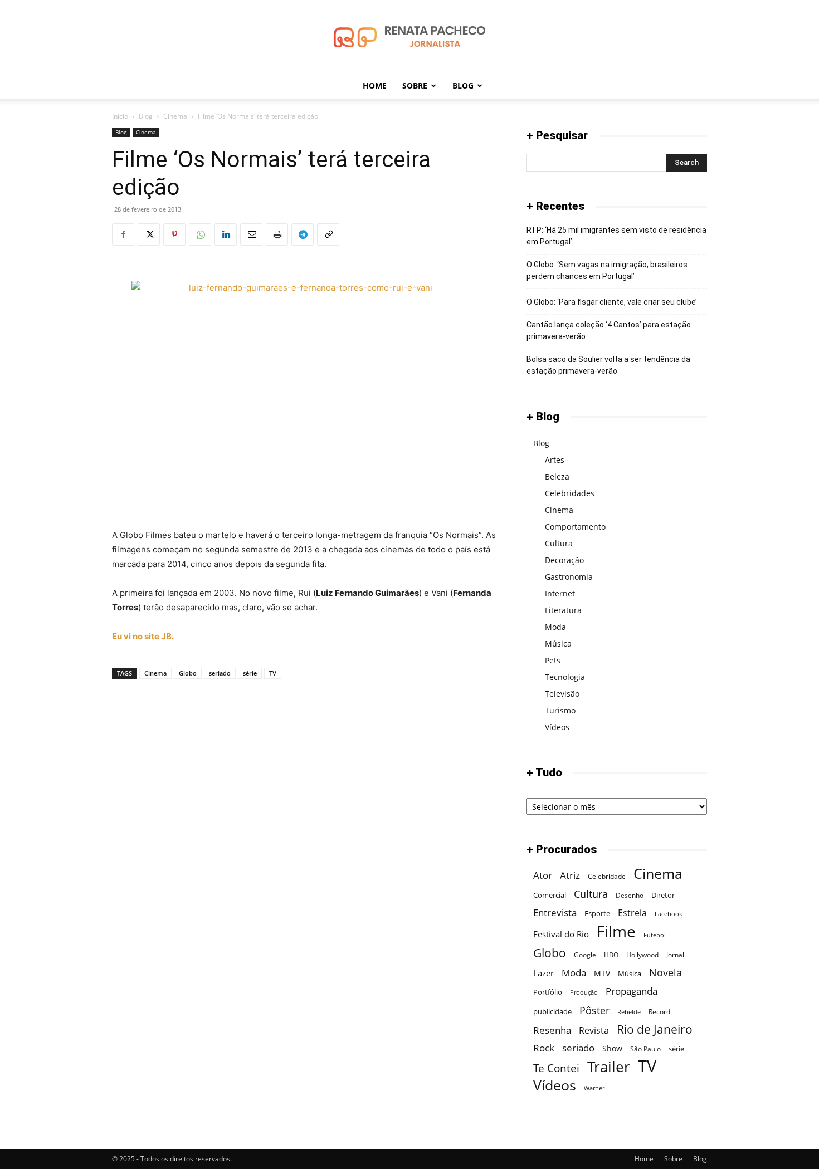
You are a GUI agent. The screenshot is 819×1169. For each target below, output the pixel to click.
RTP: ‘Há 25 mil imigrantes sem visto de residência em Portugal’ (616, 236)
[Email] (251, 234)
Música (558, 643)
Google (585, 955)
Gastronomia (569, 576)
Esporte (597, 913)
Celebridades (569, 493)
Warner (594, 1088)
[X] (149, 234)
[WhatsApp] (200, 234)
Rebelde (629, 1012)
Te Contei (556, 1068)
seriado (220, 673)
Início (120, 116)
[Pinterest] (174, 234)
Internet (560, 593)
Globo (188, 673)
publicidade (552, 1011)
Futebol (655, 935)
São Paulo (645, 1049)
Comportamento (575, 526)
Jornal (675, 955)
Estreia (632, 913)
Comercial (549, 895)
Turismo (560, 710)
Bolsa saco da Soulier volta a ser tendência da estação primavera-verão (608, 365)
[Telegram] (302, 234)
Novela (665, 972)
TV (272, 673)
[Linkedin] (225, 234)
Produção (584, 992)
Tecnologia (565, 677)
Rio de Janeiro (655, 1029)
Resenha (552, 1030)
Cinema (175, 116)
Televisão (562, 693)
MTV (602, 973)
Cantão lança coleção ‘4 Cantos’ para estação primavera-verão (608, 330)
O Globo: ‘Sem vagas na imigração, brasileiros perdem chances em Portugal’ (607, 270)
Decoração (564, 560)
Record (659, 1011)
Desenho (630, 895)
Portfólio (547, 992)
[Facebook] (123, 234)
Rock (543, 1048)
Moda (555, 627)
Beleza (557, 476)
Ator (542, 875)
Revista (594, 1030)
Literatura (563, 610)
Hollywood (642, 955)
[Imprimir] (277, 234)
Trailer (608, 1067)
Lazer (543, 973)
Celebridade (607, 876)
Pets (552, 660)
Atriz (570, 875)
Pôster (594, 1010)
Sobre (414, 85)
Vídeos (557, 727)
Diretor (663, 895)
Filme (616, 931)
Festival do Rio (561, 934)
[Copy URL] (328, 234)
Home (375, 85)
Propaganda (631, 991)
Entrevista (555, 912)
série (250, 673)
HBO (611, 955)
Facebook (668, 914)
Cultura (559, 543)
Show (612, 1048)
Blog (463, 85)
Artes (554, 459)
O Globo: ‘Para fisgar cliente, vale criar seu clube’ (611, 301)
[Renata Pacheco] (409, 37)
